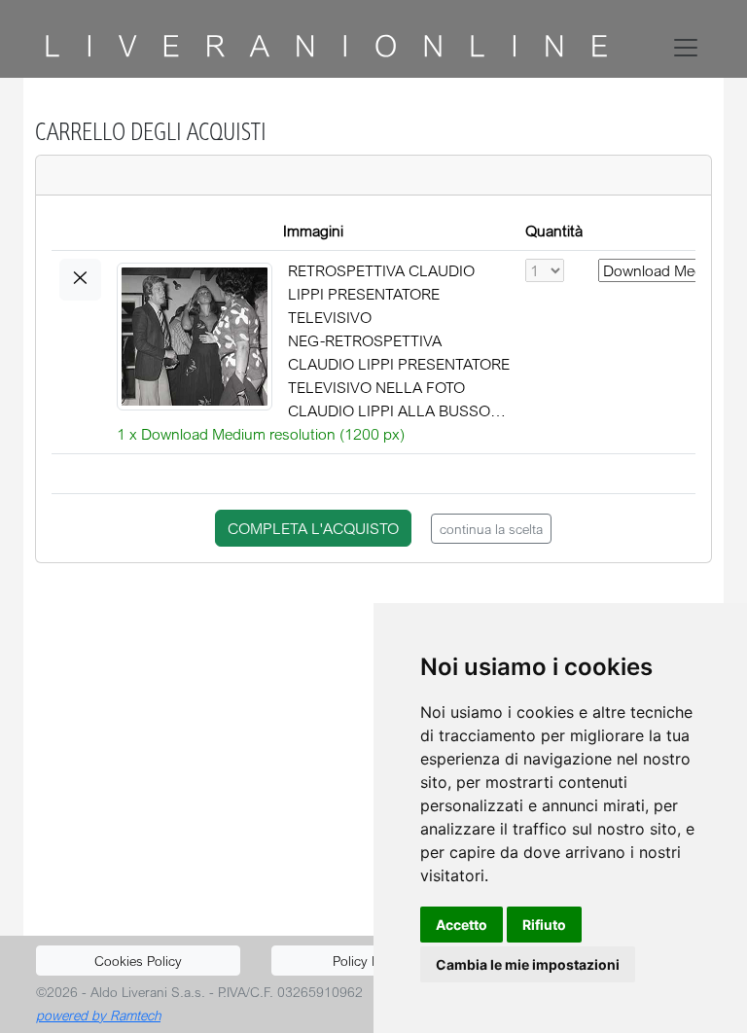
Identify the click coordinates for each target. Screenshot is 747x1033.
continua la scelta (491, 528)
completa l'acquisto (313, 528)
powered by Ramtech (98, 1015)
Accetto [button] (461, 924)
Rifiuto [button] (544, 924)
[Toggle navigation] (689, 47)
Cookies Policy (138, 960)
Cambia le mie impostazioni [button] (528, 964)
